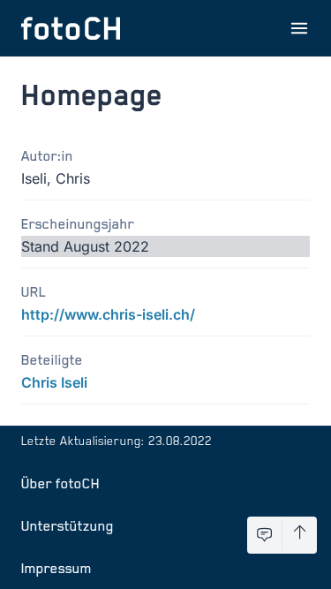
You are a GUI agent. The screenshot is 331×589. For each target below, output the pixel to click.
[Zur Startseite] (70, 28)
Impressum (56, 568)
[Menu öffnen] (299, 28)
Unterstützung (67, 525)
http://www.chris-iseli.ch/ (108, 314)
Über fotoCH (60, 483)
